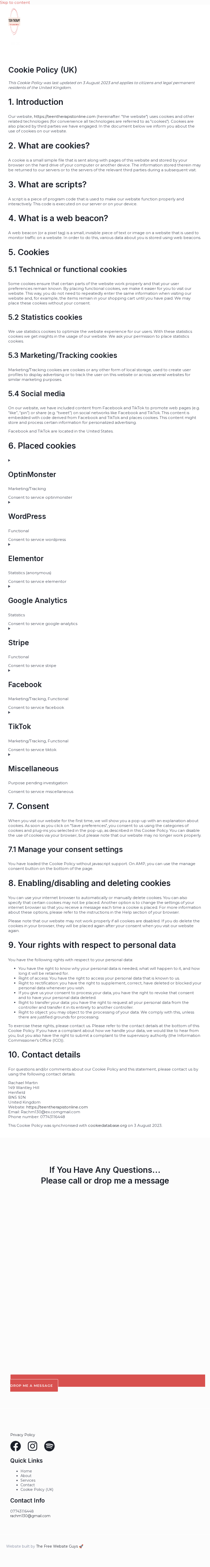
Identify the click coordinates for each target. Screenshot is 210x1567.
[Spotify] (49, 1450)
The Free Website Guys (57, 1546)
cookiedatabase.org (107, 1125)
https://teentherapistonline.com (65, 116)
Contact (27, 1485)
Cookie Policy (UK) (36, 1489)
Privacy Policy (22, 1435)
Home (26, 1471)
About (26, 1475)
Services (27, 1480)
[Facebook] (15, 1450)
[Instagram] (32, 1450)
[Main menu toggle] (15, 44)
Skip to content (15, 2)
